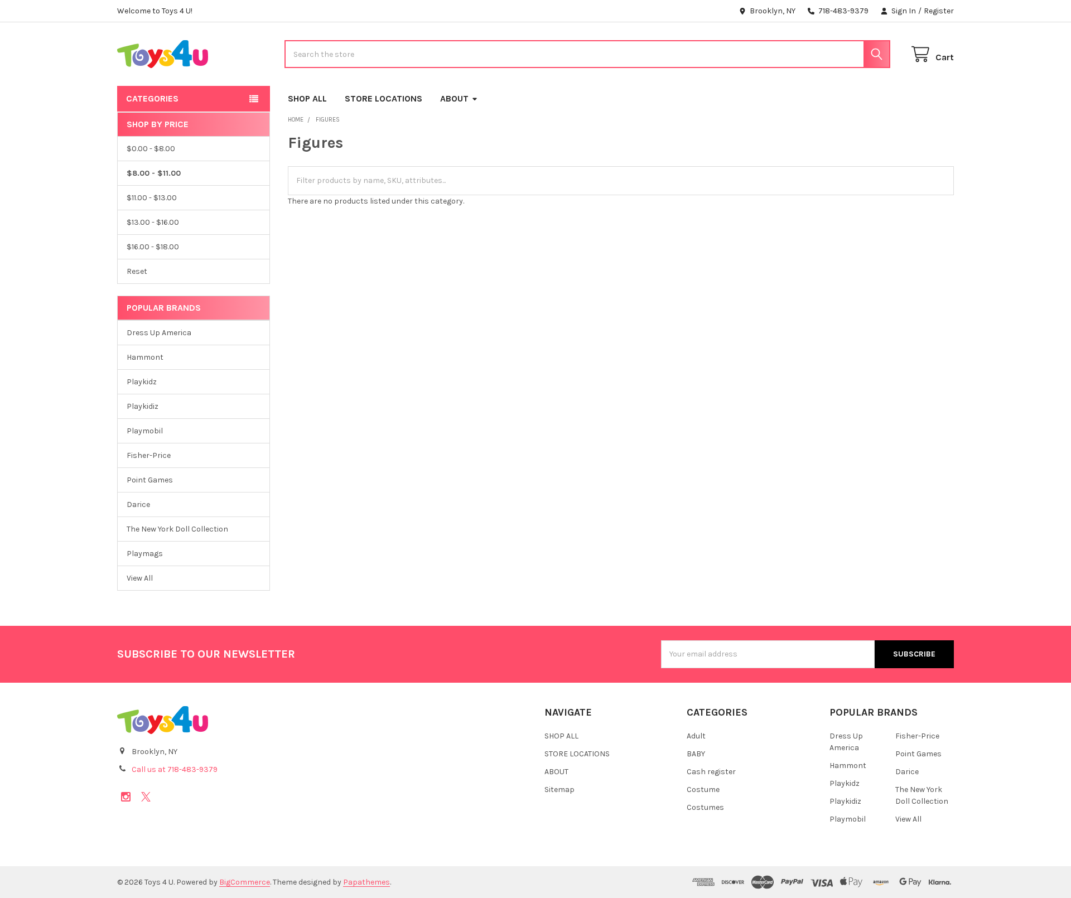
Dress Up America (159, 332)
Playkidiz (142, 406)
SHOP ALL (307, 98)
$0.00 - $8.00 (151, 148)
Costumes (705, 807)
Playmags (145, 553)
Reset (137, 271)
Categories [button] (152, 98)
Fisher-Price (149, 455)
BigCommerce (244, 882)
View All (140, 578)
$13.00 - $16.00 (153, 222)
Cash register (711, 771)
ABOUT (454, 98)
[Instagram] (125, 796)
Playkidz (142, 382)
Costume (703, 789)
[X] (146, 796)
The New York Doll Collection (177, 529)
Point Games (150, 480)
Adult (696, 736)
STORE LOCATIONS (383, 98)
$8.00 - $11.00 (154, 173)
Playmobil (145, 431)
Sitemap (559, 789)
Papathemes (366, 882)
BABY (696, 754)
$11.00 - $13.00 (152, 197)
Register (939, 11)
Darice (138, 504)
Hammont (145, 357)
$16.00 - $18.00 (153, 247)
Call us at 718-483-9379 (175, 769)
